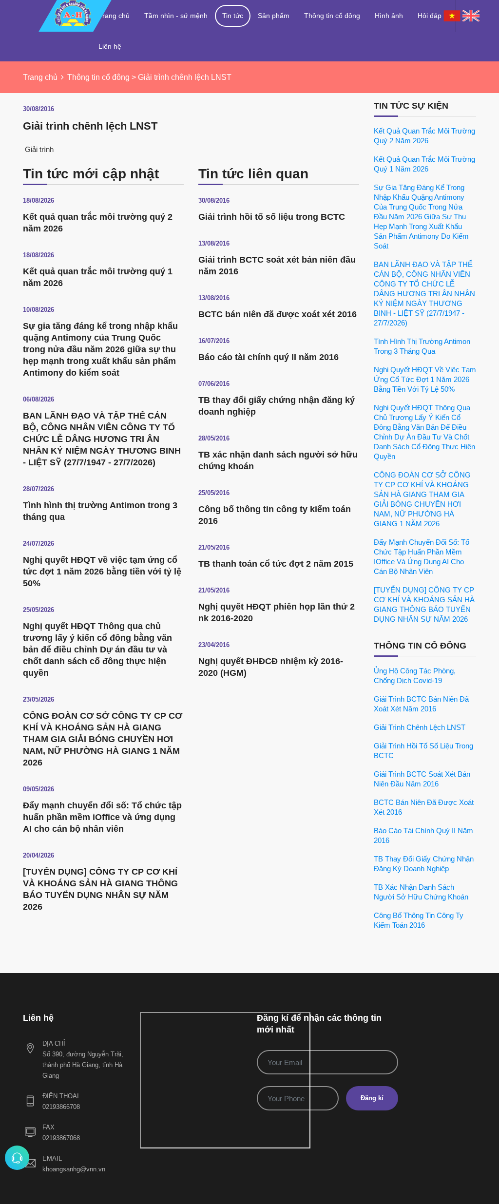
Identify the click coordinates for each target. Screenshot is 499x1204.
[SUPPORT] (17, 1158)
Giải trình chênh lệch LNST (419, 727)
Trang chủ (114, 15)
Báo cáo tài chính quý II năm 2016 (268, 357)
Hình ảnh (389, 15)
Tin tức (232, 15)
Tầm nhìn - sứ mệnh (176, 15)
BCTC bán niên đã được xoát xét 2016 (277, 314)
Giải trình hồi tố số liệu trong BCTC (271, 217)
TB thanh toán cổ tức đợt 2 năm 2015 (275, 564)
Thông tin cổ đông (332, 15)
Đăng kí (372, 1098)
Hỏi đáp (429, 15)
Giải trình (38, 149)
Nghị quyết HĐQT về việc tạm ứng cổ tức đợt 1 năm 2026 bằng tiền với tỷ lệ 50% (102, 571)
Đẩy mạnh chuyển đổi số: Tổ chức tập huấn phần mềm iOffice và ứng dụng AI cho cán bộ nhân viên (102, 817)
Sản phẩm (273, 15)
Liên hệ (109, 46)
